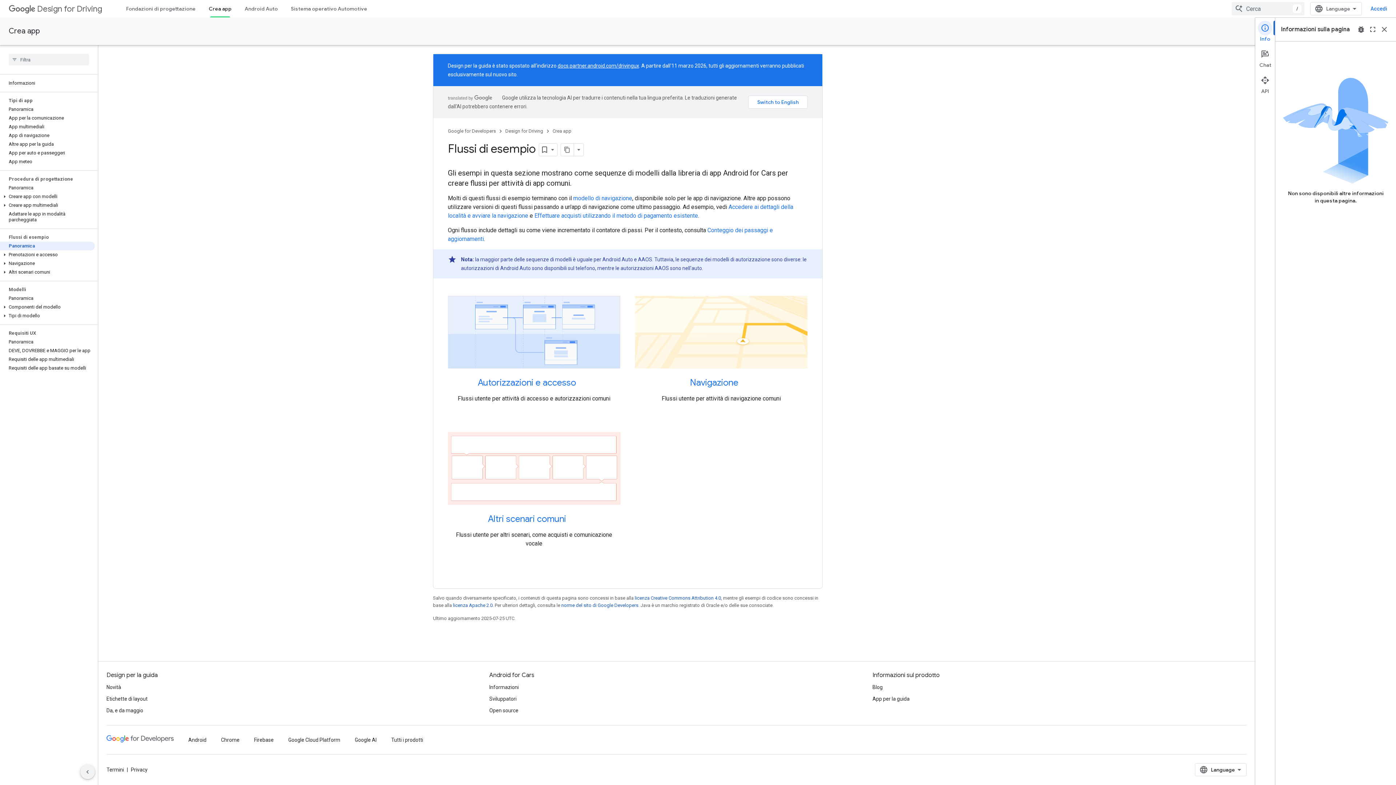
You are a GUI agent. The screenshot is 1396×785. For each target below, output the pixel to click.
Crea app (220, 8)
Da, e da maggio (125, 710)
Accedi (1379, 9)
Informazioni (504, 687)
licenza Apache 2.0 (473, 605)
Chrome (230, 740)
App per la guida (891, 699)
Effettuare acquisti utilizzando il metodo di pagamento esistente (616, 215)
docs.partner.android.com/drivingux (598, 66)
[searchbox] (49, 59)
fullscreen (1372, 29)
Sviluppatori (503, 699)
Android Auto (261, 8)
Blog (877, 687)
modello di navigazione (602, 198)
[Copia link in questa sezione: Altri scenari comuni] (573, 519)
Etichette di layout (127, 699)
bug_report (1361, 29)
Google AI (366, 740)
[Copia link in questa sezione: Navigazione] (745, 383)
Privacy (139, 770)
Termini (115, 770)
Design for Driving (69, 9)
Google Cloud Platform (314, 740)
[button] (47, 196)
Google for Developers (472, 131)
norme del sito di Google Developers (599, 605)
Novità (114, 687)
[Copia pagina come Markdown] (567, 150)
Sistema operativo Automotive (329, 8)
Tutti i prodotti (407, 740)
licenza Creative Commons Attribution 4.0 (678, 598)
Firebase (264, 740)
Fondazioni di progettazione (161, 8)
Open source (503, 710)
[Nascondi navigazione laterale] (87, 772)
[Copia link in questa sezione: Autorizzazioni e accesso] (583, 383)
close (1384, 29)
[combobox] (1268, 8)
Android (197, 740)
